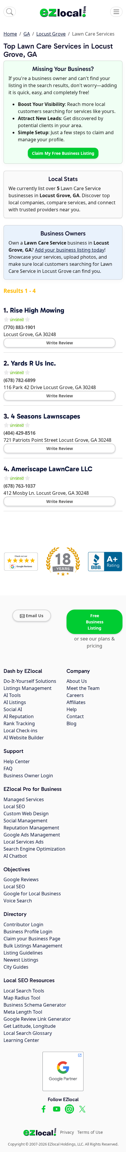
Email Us (34, 615)
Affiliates (76, 702)
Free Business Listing (94, 622)
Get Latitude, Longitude (30, 1026)
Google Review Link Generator (37, 1019)
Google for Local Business (32, 893)
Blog (71, 723)
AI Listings (15, 702)
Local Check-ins (21, 730)
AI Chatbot (15, 856)
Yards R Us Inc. (33, 363)
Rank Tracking (19, 723)
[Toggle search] (10, 12)
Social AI (13, 709)
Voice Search (18, 900)
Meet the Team (83, 688)
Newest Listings (21, 960)
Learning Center (21, 1040)
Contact (75, 716)
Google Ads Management (32, 834)
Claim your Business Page (32, 938)
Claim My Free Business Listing (63, 153)
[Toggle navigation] (116, 12)
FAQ (8, 768)
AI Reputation (19, 716)
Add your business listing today (69, 250)
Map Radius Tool (22, 998)
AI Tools (12, 695)
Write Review (59, 343)
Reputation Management (31, 827)
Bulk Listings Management (33, 945)
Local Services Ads (24, 842)
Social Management (25, 820)
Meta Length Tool (23, 1012)
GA (26, 34)
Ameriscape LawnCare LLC (51, 469)
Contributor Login (23, 924)
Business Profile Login (28, 931)
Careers (75, 695)
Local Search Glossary (28, 1033)
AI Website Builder (24, 737)
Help (72, 709)
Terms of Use (90, 1132)
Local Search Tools (24, 990)
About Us (77, 681)
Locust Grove (51, 34)
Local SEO (14, 806)
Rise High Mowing (37, 310)
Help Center (17, 761)
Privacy (67, 1132)
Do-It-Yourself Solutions (30, 681)
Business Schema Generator (35, 1005)
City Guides (16, 967)
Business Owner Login (28, 775)
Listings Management (28, 688)
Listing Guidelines (23, 953)
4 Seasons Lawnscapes (45, 416)
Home (10, 34)
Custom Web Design (26, 813)
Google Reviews (21, 879)
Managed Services (24, 799)
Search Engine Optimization (34, 849)
